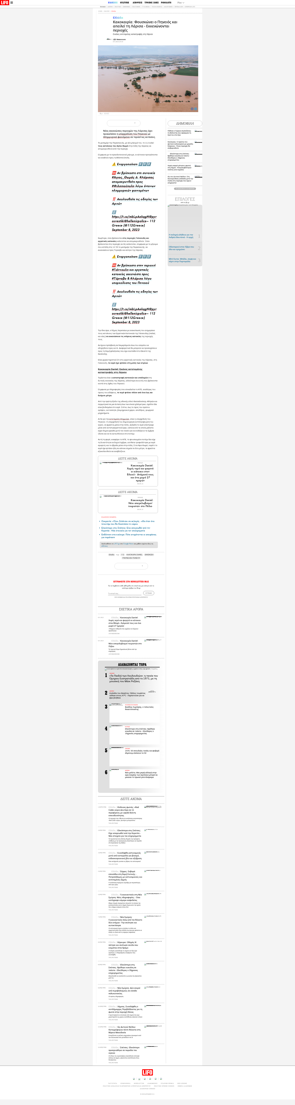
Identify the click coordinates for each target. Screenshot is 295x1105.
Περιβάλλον (178, 6)
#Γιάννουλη (120, 270)
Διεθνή (110, 6)
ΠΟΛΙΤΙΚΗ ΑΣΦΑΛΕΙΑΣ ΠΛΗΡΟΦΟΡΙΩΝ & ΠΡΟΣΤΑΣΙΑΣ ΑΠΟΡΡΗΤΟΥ (126, 1086)
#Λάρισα (136, 279)
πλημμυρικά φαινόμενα (116, 137)
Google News (128, 544)
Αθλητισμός (168, 6)
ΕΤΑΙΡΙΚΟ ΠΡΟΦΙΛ (167, 1083)
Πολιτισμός (136, 6)
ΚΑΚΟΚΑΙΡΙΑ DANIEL (134, 555)
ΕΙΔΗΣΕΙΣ (106, 11)
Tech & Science (157, 6)
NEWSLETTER (139, 1083)
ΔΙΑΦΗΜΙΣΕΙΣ (152, 1083)
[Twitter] (195, 108)
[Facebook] (192, 108)
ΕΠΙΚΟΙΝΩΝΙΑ (125, 1083)
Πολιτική (118, 6)
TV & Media (146, 6)
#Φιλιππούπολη (123, 187)
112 (122, 555)
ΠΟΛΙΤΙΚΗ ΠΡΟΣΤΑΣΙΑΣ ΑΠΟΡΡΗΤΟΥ (137, 597)
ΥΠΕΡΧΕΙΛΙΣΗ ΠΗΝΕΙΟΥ (131, 558)
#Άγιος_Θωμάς (123, 178)
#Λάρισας (146, 178)
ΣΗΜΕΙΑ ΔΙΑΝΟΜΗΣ (185, 1086)
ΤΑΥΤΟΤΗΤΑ (112, 1083)
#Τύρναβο (119, 279)
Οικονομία (126, 6)
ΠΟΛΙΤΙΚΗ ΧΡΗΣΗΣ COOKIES (164, 1086)
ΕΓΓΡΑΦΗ (149, 593)
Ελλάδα (103, 6)
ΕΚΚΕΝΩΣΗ (149, 555)
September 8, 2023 (125, 230)
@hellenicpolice (135, 222)
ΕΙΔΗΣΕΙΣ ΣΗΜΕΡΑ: (109, 517)
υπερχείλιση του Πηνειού (133, 134)
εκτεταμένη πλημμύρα (119, 419)
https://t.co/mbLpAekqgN (130, 217)
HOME (100, 11)
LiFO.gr (117, 544)
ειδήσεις (104, 546)
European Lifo (190, 6)
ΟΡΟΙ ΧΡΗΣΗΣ (118, 597)
